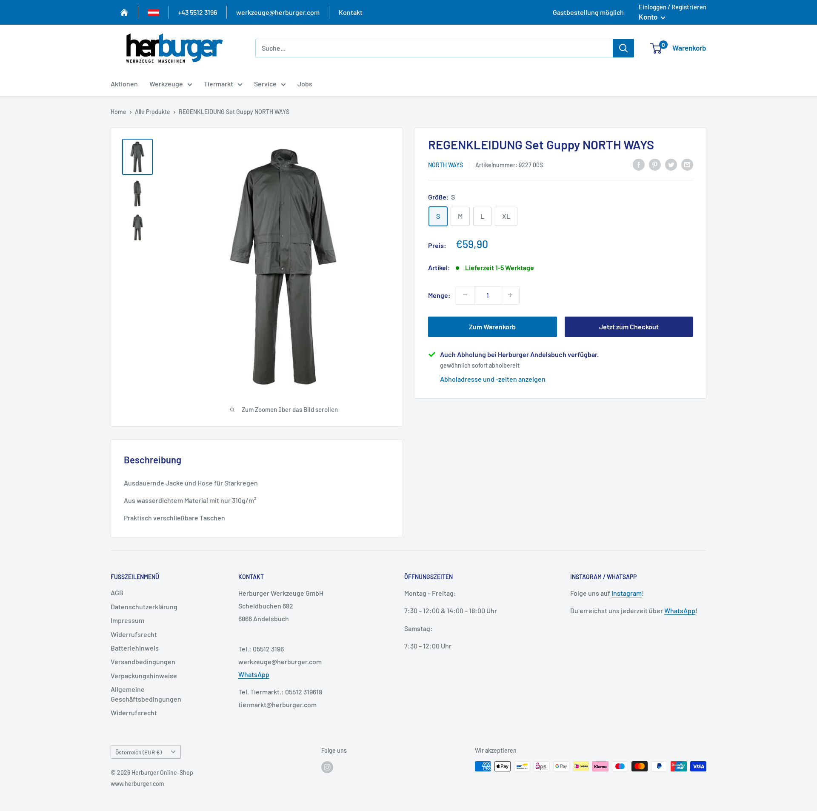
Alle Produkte (152, 111)
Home (118, 111)
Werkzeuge (166, 84)
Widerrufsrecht (134, 634)
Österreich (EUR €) (138, 752)
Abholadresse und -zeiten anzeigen (493, 378)
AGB (117, 592)
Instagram (626, 593)
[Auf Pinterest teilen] (655, 164)
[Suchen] (623, 48)
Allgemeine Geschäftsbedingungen (146, 693)
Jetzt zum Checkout (629, 326)
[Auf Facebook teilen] (639, 164)
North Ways (445, 164)
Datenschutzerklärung (144, 607)
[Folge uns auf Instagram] (327, 767)
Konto (649, 16)
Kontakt (351, 12)
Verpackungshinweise (144, 675)
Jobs (304, 84)
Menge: (439, 295)
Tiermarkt (218, 84)
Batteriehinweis (135, 648)
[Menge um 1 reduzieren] (465, 295)
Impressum (127, 620)
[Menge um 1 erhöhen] (510, 295)
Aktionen (124, 84)
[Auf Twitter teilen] (671, 164)
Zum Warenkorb (492, 326)
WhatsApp (253, 674)
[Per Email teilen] (687, 164)
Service (265, 84)
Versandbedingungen (143, 661)
